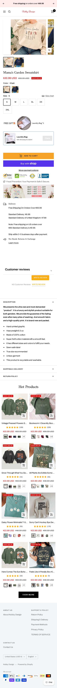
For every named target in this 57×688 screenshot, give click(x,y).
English (31, 657)
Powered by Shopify (25, 664)
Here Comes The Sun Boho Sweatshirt (15, 572)
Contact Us (8, 647)
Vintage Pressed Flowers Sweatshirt (15, 423)
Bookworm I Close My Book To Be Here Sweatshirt (42, 423)
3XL (7, 110)
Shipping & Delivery (13, 369)
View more (28, 595)
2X (41, 102)
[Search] (9, 11)
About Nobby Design (12, 615)
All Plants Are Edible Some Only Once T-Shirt (42, 473)
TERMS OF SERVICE (40, 635)
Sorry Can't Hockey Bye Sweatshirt (42, 522)
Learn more (13, 243)
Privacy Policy (37, 629)
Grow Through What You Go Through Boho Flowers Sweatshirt (15, 473)
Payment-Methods (39, 624)
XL (32, 102)
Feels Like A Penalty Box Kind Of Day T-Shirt (42, 572)
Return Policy (10, 376)
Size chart (49, 96)
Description (9, 302)
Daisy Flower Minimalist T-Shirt (15, 522)
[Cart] (52, 11)
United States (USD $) (13, 657)
